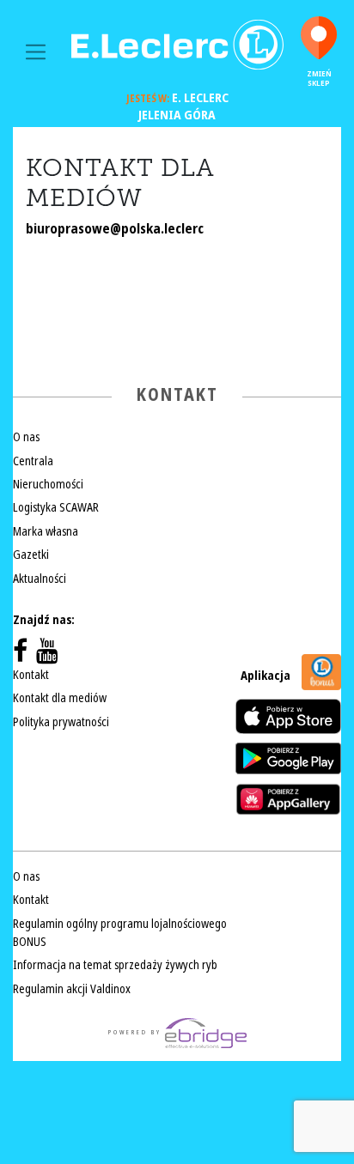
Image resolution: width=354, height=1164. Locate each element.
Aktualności (39, 578)
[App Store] (288, 716)
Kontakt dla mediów (60, 697)
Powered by (136, 1032)
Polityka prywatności (61, 722)
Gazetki (31, 554)
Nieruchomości (48, 484)
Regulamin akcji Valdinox (72, 988)
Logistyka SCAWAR (56, 507)
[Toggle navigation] (35, 52)
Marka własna (45, 531)
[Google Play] (288, 758)
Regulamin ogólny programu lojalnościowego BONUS (120, 932)
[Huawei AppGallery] (288, 799)
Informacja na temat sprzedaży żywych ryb (115, 964)
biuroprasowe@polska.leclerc (115, 229)
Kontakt (31, 674)
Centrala (33, 461)
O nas (26, 437)
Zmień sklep (319, 78)
